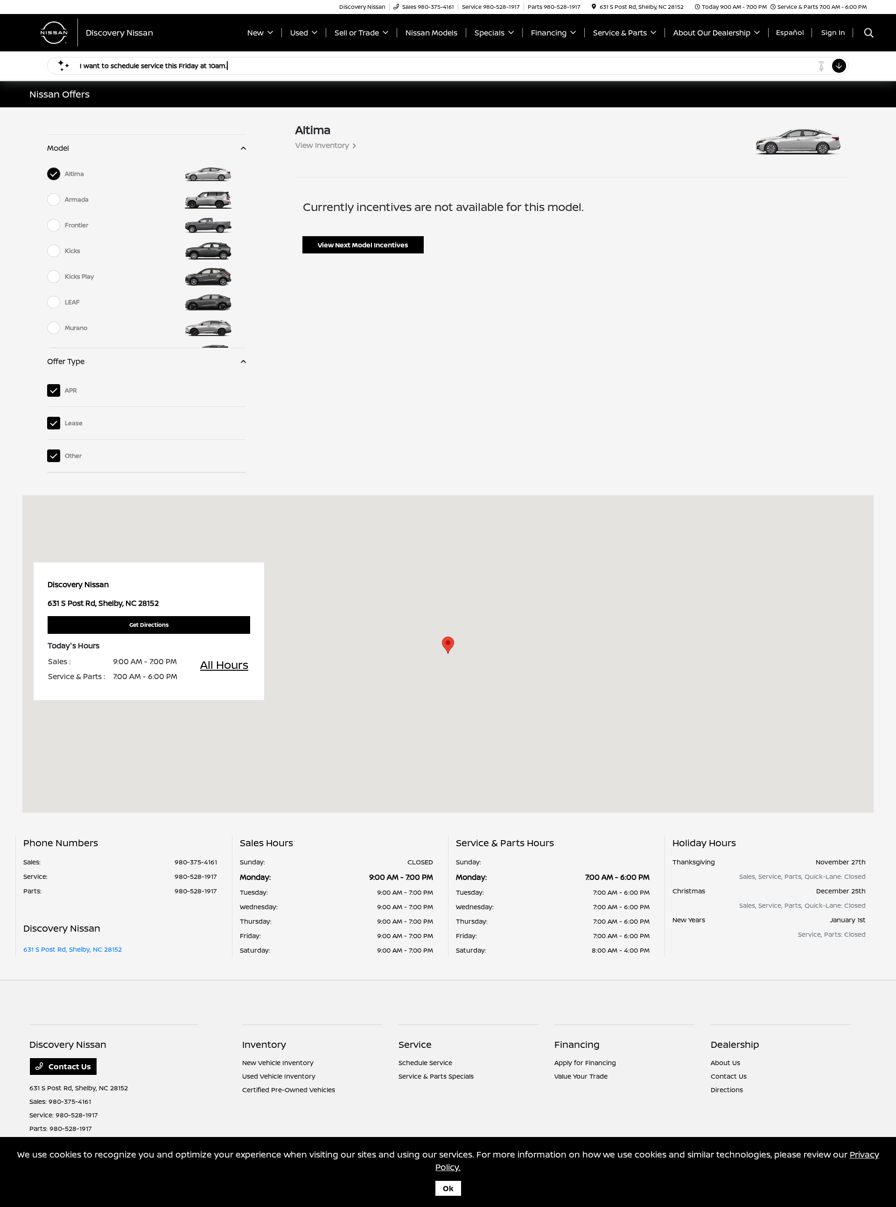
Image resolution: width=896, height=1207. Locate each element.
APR (71, 390)
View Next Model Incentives (363, 244)
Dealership (735, 1044)
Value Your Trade (581, 1076)
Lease (74, 423)
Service (415, 1044)
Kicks (72, 250)
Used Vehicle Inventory (278, 1076)
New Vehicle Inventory (278, 1062)
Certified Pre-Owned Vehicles (288, 1089)
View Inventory (322, 145)
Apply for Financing (585, 1062)
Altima (74, 173)
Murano (76, 327)
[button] (448, 645)
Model (58, 148)
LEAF (72, 302)
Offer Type (65, 361)
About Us (725, 1062)
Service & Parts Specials (436, 1076)
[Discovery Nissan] (109, 32)
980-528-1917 (196, 876)
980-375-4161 (196, 861)
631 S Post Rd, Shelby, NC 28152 (72, 949)
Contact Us (69, 1066)
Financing (577, 1044)
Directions (727, 1089)
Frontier (76, 225)
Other (73, 455)
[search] (869, 34)
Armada (77, 199)
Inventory (264, 1044)
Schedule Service (425, 1062)
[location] (594, 7)
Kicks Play (79, 276)
